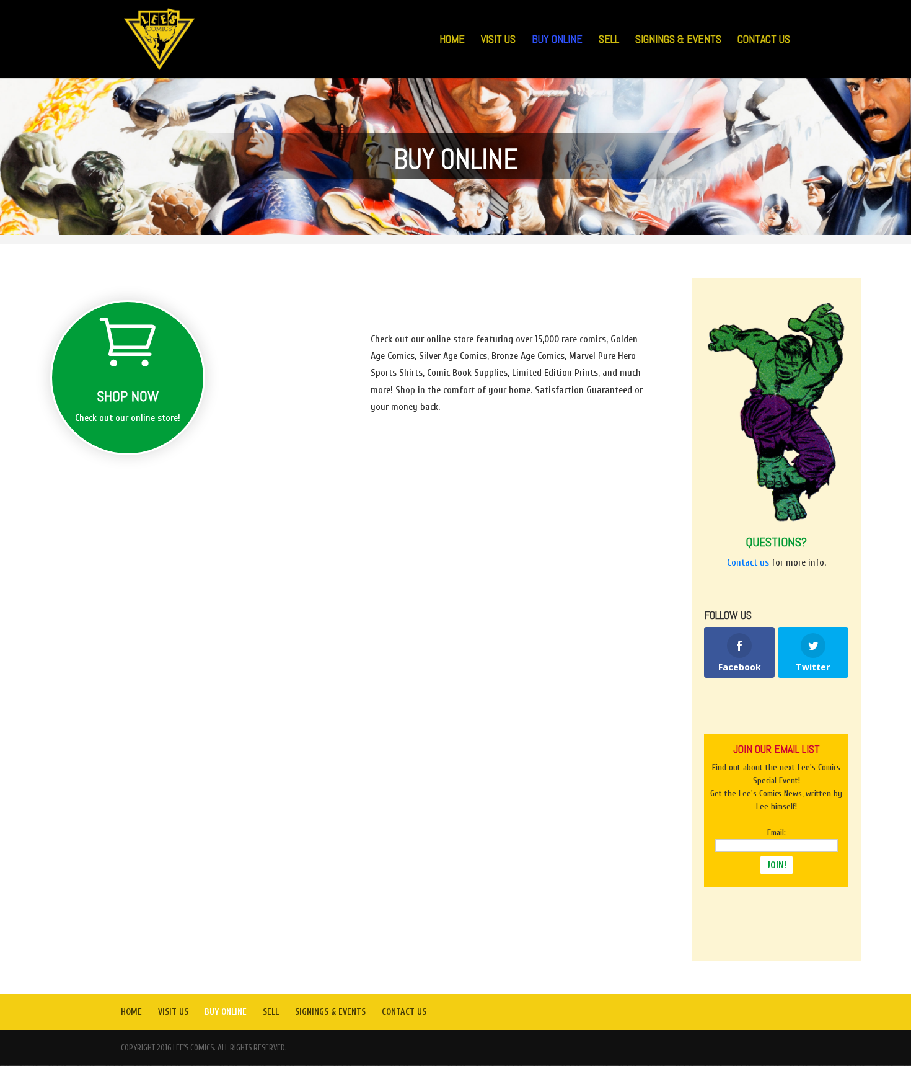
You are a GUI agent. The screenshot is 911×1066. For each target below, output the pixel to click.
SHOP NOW (128, 396)
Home (452, 40)
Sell (609, 40)
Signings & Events (678, 40)
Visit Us (498, 40)
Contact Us (763, 40)
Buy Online (557, 40)
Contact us (748, 562)
